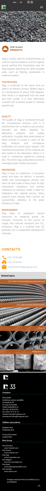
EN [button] (21, 2)
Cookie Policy (7, 437)
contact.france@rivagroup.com (13, 414)
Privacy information (9, 434)
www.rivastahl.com (11, 448)
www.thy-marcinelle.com (13, 462)
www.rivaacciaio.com (12, 457)
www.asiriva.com (10, 471)
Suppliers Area (7, 427)
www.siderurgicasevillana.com (15, 467)
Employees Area (8, 430)
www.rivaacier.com (11, 453)
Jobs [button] (14, 2)
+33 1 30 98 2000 (15, 257)
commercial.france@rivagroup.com (22, 267)
